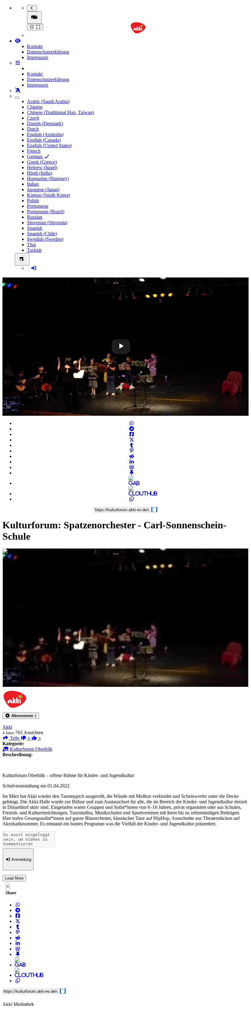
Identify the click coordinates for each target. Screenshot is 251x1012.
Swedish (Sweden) (45, 239)
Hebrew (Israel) (42, 167)
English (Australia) (45, 134)
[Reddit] (132, 456)
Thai (31, 244)
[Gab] (132, 483)
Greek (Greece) (42, 162)
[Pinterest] (132, 450)
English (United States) (49, 145)
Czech (33, 118)
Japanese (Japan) (43, 189)
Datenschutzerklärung (48, 51)
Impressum (37, 57)
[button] (20, 715)
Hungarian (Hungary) (48, 178)
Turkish (34, 250)
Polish (33, 200)
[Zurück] (32, 8)
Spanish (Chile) (42, 233)
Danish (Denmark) (45, 123)
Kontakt (35, 46)
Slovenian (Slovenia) (47, 222)
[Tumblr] (132, 445)
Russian (34, 217)
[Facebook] (132, 434)
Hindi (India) (39, 173)
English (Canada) (44, 140)
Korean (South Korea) (48, 195)
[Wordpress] (132, 467)
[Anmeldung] (33, 268)
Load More (14, 878)
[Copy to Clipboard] (132, 499)
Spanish (34, 228)
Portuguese (37, 206)
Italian (33, 184)
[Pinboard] (132, 472)
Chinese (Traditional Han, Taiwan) (60, 112)
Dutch (33, 129)
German (35, 156)
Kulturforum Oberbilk (30, 749)
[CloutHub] (132, 493)
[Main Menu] (34, 17)
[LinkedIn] (132, 461)
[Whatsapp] (132, 423)
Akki (7, 727)
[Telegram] (132, 428)
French (33, 151)
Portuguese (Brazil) (45, 211)
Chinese (35, 107)
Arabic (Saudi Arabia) (48, 101)
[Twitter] (132, 439)
